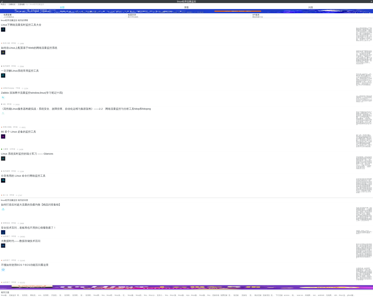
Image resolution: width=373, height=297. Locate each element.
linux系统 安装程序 (119, 295)
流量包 (244, 295)
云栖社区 (11, 4)
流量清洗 (266, 295)
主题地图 (21, 4)
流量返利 (230, 295)
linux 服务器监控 (174, 295)
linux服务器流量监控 (5, 295)
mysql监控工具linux (188, 295)
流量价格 (215, 295)
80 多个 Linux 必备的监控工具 (18, 131)
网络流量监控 (34, 295)
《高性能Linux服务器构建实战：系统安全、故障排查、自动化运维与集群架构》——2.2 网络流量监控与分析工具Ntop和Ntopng (76, 108)
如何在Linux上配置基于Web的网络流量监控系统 (29, 47)
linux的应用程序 (140, 295)
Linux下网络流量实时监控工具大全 (21, 24)
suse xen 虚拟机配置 (301, 295)
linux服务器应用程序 (182, 295)
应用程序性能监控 (76, 295)
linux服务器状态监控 (195, 295)
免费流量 (223, 295)
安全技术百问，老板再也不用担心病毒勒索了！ (28, 227)
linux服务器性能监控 (203, 295)
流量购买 (273, 295)
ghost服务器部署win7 (351, 295)
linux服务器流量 (132, 295)
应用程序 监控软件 (83, 295)
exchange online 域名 (315, 295)
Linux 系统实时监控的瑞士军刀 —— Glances (27, 153)
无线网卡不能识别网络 (330, 295)
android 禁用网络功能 (322, 295)
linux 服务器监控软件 (209, 295)
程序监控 (19, 295)
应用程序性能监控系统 (90, 295)
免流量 (236, 295)
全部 (62, 7)
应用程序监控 (47, 295)
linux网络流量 (98, 295)
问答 (310, 7)
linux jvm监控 (153, 295)
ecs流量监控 (40, 295)
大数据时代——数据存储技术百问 (20, 241)
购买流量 (258, 295)
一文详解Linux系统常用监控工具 (20, 70)
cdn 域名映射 (336, 295)
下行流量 (279, 295)
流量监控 (12, 295)
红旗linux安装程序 (125, 295)
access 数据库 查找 (288, 295)
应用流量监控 (26, 295)
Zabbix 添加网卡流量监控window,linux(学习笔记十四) (32, 92)
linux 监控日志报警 (343, 295)
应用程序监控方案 (61, 295)
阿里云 (3, 4)
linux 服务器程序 (146, 295)
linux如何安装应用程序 (167, 295)
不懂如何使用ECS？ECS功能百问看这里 (25, 264)
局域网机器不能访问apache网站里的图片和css (309, 295)
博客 (186, 7)
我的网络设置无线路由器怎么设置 (294, 295)
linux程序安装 (111, 295)
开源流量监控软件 (55, 295)
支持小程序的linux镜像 (161, 295)
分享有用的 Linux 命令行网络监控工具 (23, 175)
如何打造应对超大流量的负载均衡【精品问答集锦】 (31, 204)
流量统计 (252, 295)
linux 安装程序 (104, 295)
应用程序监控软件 (68, 295)
